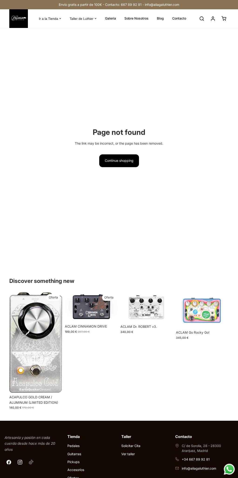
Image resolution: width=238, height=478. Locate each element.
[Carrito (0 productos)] (224, 18)
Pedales (73, 446)
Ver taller (128, 454)
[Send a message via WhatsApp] (229, 469)
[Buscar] (201, 18)
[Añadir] (55, 386)
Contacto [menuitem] (179, 18)
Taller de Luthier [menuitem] (81, 18)
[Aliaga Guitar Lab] (18, 18)
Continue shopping (119, 161)
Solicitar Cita (130, 446)
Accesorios (75, 470)
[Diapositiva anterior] (70, 307)
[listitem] (9, 462)
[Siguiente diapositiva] (112, 307)
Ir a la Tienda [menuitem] (48, 18)
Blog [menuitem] (160, 18)
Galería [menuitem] (110, 18)
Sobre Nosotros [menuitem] (136, 18)
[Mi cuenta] (213, 18)
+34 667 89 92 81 (196, 459)
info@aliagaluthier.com (199, 468)
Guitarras (74, 454)
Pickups (73, 462)
